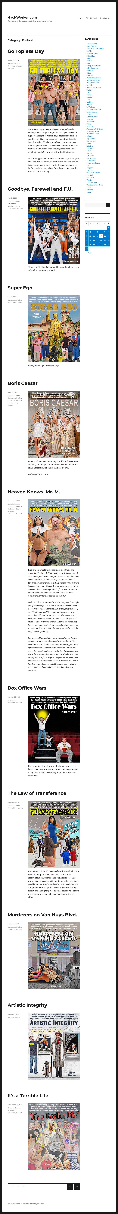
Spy (88, 165)
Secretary (90, 153)
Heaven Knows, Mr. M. (34, 492)
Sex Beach (90, 156)
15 (108, 236)
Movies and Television (95, 129)
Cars (88, 63)
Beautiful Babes (14, 63)
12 (24, 1186)
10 (90, 236)
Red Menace (91, 141)
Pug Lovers (18, 808)
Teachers (90, 170)
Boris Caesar (23, 383)
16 (86, 240)
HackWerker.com (22, 17)
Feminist (11, 66)
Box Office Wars (27, 688)
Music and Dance (93, 131)
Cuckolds (90, 75)
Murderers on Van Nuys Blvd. (42, 915)
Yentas (89, 192)
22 (108, 240)
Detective (11, 929)
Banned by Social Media (95, 49)
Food (88, 100)
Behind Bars (91, 56)
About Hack (91, 18)
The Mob (90, 175)
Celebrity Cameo (14, 201)
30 (87, 249)
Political (11, 68)
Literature (11, 400)
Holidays (18, 66)
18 (94, 240)
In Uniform (91, 107)
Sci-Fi (89, 151)
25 (94, 244)
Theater (10, 405)
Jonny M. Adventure (94, 110)
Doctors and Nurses (94, 88)
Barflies (89, 51)
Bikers (89, 58)
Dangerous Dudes (14, 300)
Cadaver (89, 61)
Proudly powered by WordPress (33, 1204)
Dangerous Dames (93, 80)
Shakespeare (12, 403)
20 (101, 240)
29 (108, 244)
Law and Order (92, 117)
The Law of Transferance (37, 793)
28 (105, 244)
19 (97, 240)
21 (105, 240)
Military (17, 509)
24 (90, 244)
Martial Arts (12, 302)
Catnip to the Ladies (94, 66)
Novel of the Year (93, 134)
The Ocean (90, 178)
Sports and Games (93, 163)
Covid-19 (90, 71)
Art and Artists (92, 46)
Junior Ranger (92, 112)
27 (101, 244)
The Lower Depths (93, 173)
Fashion (90, 95)
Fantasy (89, 90)
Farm (88, 92)
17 (90, 240)
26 (98, 244)
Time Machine (92, 183)
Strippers (90, 168)
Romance (90, 148)
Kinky (89, 114)
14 (105, 236)
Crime (89, 73)
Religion (90, 146)
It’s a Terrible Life (28, 1095)
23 (86, 244)
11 (94, 236)
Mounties (90, 127)
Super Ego (20, 288)
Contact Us (105, 18)
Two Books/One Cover (95, 185)
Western (90, 190)
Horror (89, 105)
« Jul (89, 253)
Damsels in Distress (94, 78)
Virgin (89, 187)
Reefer (89, 144)
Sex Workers (91, 158)
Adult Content (92, 44)
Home (80, 18)
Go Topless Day (26, 51)
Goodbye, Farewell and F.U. (40, 189)
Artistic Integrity (27, 1005)
